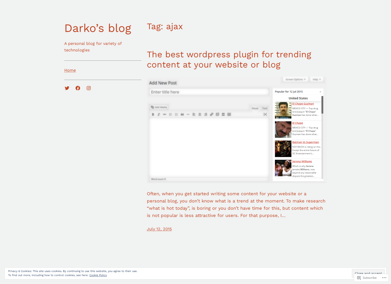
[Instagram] (88, 88)
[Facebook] (78, 88)
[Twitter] (67, 88)
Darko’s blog (97, 28)
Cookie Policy (98, 275)
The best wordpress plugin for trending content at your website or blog (229, 59)
